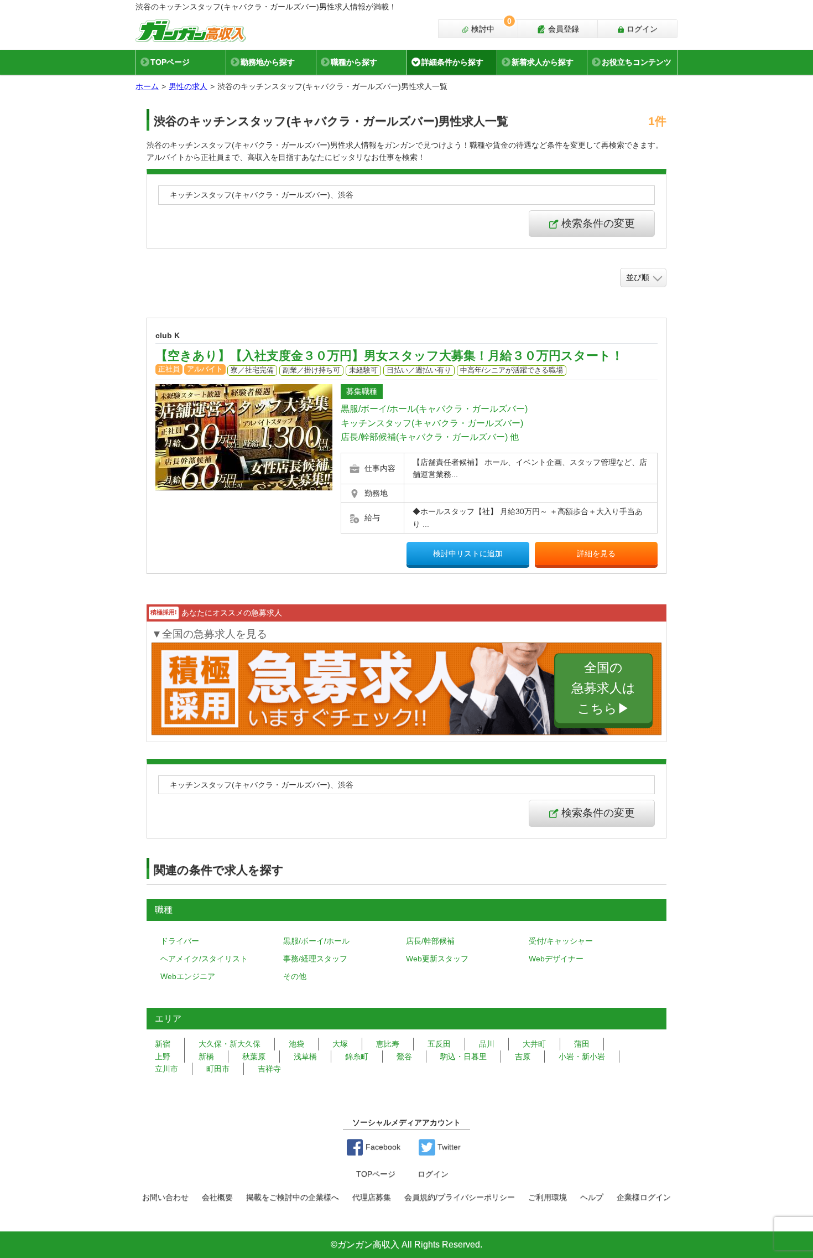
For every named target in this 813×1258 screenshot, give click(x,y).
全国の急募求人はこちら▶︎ (603, 688)
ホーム (147, 86)
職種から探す (354, 62)
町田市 (218, 1068)
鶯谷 (404, 1056)
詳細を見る (596, 553)
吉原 (522, 1056)
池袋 (296, 1043)
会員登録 (562, 28)
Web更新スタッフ (437, 958)
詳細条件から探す (452, 62)
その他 (294, 976)
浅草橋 (305, 1056)
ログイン (641, 28)
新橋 (206, 1056)
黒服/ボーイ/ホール (316, 940)
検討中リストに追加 (468, 553)
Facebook (381, 1146)
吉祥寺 (269, 1068)
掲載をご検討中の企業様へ (292, 1197)
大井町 (534, 1043)
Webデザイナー (556, 958)
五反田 (439, 1043)
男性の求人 (188, 86)
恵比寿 (387, 1043)
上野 (162, 1056)
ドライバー (179, 940)
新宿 (162, 1043)
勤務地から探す (268, 62)
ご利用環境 (547, 1197)
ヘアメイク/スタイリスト (204, 958)
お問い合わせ (165, 1197)
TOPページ (170, 62)
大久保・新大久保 (229, 1043)
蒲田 (582, 1043)
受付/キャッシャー (561, 940)
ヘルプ (591, 1197)
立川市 (166, 1068)
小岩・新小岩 (582, 1056)
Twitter (448, 1146)
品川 (486, 1043)
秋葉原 (253, 1056)
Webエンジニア (187, 976)
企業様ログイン (644, 1197)
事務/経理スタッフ (315, 958)
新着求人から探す (543, 62)
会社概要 (217, 1197)
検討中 (490, 26)
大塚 (340, 1043)
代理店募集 (371, 1197)
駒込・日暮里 (463, 1056)
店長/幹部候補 (430, 940)
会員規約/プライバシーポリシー (459, 1197)
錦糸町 (356, 1056)
